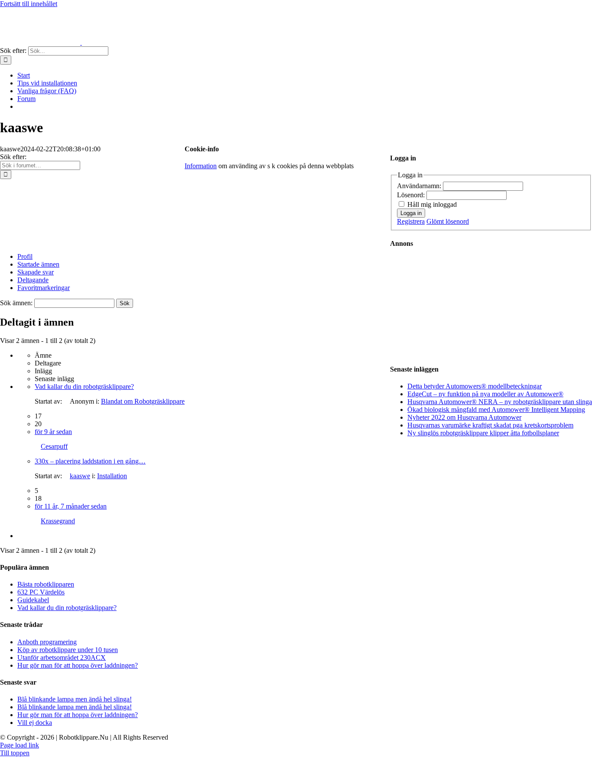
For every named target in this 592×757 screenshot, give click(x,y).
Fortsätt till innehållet (28, 3)
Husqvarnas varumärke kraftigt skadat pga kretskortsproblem (490, 425)
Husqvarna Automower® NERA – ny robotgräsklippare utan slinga (499, 401)
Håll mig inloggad (432, 204)
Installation (112, 476)
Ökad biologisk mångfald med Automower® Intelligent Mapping (496, 409)
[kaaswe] (32, 241)
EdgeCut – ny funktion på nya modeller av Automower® (485, 394)
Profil (25, 256)
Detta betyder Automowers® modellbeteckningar (474, 386)
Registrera (411, 221)
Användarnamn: (420, 185)
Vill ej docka (34, 722)
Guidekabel (33, 600)
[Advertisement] (459, 306)
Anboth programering (47, 642)
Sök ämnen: (16, 303)
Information (201, 166)
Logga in (411, 213)
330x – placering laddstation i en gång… (90, 461)
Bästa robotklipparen (45, 584)
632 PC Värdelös (41, 592)
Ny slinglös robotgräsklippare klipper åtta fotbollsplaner (483, 433)
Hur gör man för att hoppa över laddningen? (77, 665)
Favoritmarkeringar (43, 287)
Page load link (19, 745)
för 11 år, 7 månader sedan (71, 506)
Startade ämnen (38, 264)
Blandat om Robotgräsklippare (143, 401)
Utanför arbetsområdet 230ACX (61, 657)
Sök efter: (13, 156)
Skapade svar (35, 272)
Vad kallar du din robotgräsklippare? (84, 386)
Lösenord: (411, 195)
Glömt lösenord (447, 221)
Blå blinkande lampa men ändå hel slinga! (74, 699)
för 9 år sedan (53, 431)
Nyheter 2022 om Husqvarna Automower (464, 417)
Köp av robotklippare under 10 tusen (67, 649)
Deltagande (33, 280)
